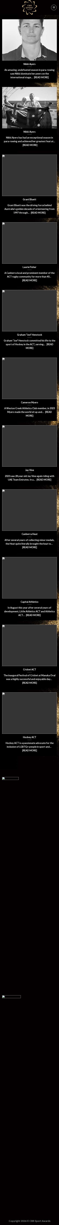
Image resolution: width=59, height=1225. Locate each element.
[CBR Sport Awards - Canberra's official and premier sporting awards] (29, 7)
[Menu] (54, 7)
